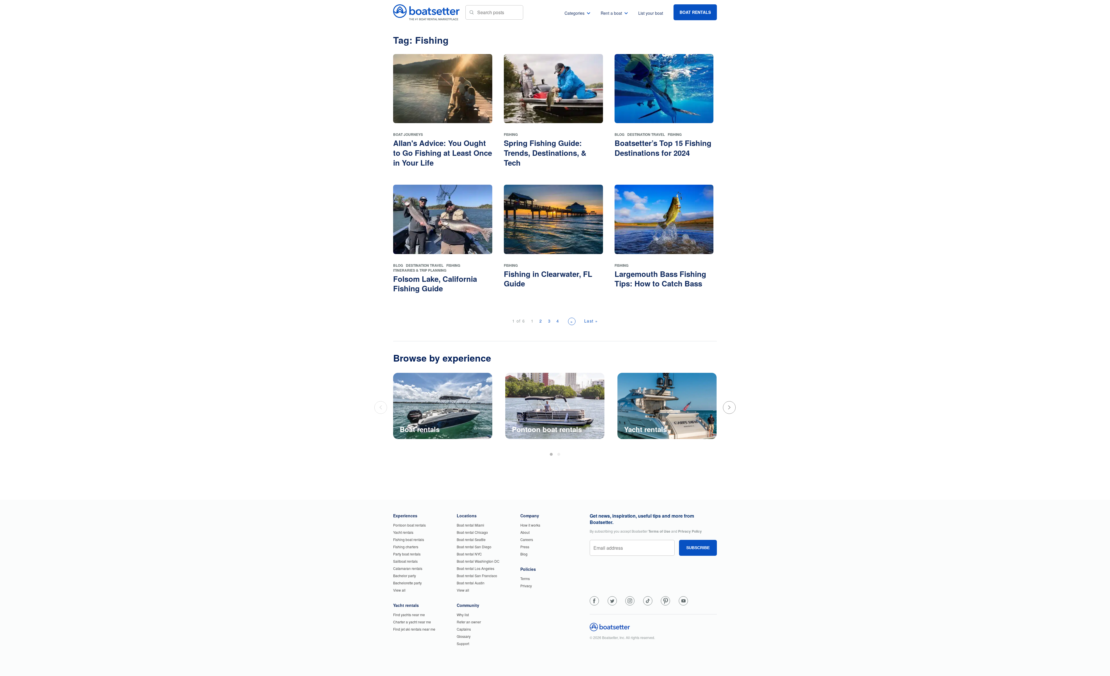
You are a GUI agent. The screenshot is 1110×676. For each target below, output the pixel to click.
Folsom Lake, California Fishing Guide (435, 283)
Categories (574, 13)
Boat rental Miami (470, 525)
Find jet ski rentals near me (414, 629)
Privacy (526, 585)
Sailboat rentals (405, 561)
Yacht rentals (403, 532)
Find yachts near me (409, 614)
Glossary (464, 636)
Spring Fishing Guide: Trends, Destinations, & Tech (545, 153)
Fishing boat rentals (408, 539)
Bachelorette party (407, 582)
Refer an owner (469, 621)
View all (399, 590)
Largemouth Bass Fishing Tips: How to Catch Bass (660, 278)
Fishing (511, 134)
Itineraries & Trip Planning (419, 270)
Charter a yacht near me (412, 621)
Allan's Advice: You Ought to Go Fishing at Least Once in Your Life (442, 153)
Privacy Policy (690, 531)
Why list (463, 614)
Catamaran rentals (407, 568)
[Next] (729, 407)
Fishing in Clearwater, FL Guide (548, 278)
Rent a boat (611, 13)
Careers (526, 539)
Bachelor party (404, 575)
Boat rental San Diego (474, 546)
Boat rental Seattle (471, 539)
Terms (525, 578)
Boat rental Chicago (472, 532)
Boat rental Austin (470, 582)
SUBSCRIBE (698, 547)
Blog (619, 134)
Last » (591, 321)
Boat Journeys (408, 134)
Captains (464, 629)
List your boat (650, 13)
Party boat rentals (407, 553)
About (525, 532)
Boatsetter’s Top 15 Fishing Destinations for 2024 (663, 148)
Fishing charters (405, 546)
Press (524, 546)
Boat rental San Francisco (477, 575)
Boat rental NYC (469, 553)
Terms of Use (659, 531)
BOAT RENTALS (695, 12)
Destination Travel (646, 134)
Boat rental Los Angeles (475, 568)
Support (463, 643)
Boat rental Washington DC (478, 561)
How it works (530, 525)
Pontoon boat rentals (409, 525)
